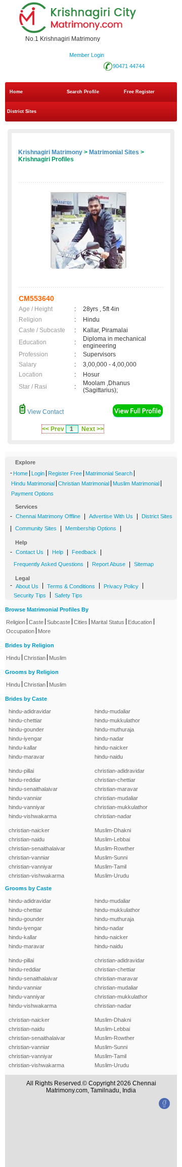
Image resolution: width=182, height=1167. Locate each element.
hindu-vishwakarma (33, 816)
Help (57, 552)
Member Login (86, 55)
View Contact (45, 411)
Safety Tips (68, 595)
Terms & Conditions (71, 586)
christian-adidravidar (120, 771)
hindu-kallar (23, 748)
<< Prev (53, 429)
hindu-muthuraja (114, 729)
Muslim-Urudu (112, 876)
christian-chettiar (115, 780)
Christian (35, 658)
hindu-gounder (26, 729)
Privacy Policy (121, 586)
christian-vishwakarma (36, 876)
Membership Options (90, 528)
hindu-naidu (109, 757)
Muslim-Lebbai (112, 839)
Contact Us (29, 552)
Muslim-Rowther (114, 848)
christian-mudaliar (116, 798)
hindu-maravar (26, 757)
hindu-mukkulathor (117, 720)
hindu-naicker (111, 748)
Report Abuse (108, 564)
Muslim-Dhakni (113, 830)
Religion (15, 622)
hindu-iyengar (25, 738)
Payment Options (32, 493)
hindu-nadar (109, 738)
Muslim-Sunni (111, 857)
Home (16, 91)
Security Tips (30, 595)
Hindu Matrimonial (33, 483)
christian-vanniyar (31, 867)
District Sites (21, 111)
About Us (27, 586)
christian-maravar (116, 789)
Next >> (92, 429)
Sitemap (144, 564)
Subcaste (58, 622)
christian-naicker (29, 830)
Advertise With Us (111, 516)
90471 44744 (129, 66)
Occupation (20, 631)
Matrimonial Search (108, 473)
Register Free (65, 473)
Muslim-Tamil (110, 867)
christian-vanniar (29, 857)
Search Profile (83, 91)
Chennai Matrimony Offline (48, 516)
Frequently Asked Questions (48, 564)
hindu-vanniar (25, 798)
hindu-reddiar (25, 780)
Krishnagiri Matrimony (50, 152)
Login (37, 473)
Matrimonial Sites (114, 152)
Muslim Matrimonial (136, 483)
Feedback (84, 552)
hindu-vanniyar (27, 807)
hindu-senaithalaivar (33, 789)
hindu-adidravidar (30, 711)
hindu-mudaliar (112, 711)
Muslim (57, 658)
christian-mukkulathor (121, 807)
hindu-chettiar (25, 720)
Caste (36, 622)
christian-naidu (26, 839)
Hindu (13, 658)
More (44, 631)
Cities (80, 622)
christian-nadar (113, 816)
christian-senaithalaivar (37, 848)
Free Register (139, 91)
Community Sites (36, 528)
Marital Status (107, 622)
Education (140, 622)
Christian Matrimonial (83, 483)
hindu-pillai (21, 771)
